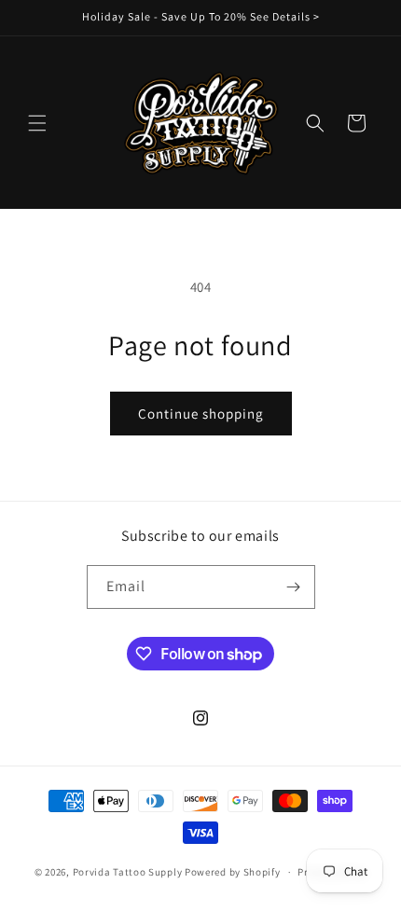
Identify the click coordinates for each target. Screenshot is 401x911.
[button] (37, 123)
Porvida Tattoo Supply (129, 871)
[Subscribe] (293, 587)
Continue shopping (201, 413)
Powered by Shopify (233, 871)
